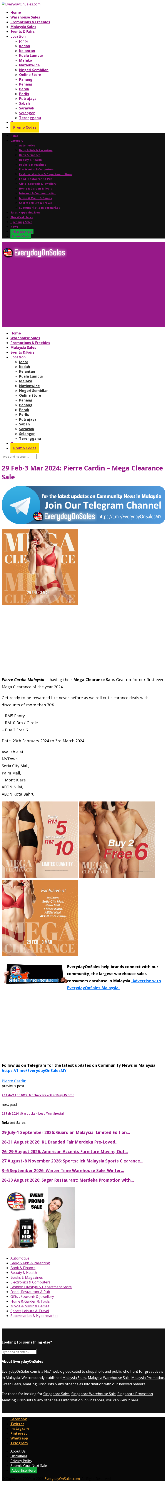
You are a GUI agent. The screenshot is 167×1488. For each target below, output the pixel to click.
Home (15, 12)
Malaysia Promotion (147, 1377)
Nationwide (29, 65)
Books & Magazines (32, 164)
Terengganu (30, 117)
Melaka (25, 60)
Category (16, 141)
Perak (24, 89)
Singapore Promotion (135, 1393)
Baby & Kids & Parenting (36, 150)
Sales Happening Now (25, 212)
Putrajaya (28, 98)
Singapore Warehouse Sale (93, 1393)
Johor (23, 41)
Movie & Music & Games (35, 198)
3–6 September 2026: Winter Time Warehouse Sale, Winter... (63, 1170)
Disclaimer (18, 1456)
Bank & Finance (29, 155)
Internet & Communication (37, 193)
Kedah (24, 46)
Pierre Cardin (14, 1080)
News (14, 227)
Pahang (25, 79)
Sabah (24, 103)
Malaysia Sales (23, 26)
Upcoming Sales (21, 222)
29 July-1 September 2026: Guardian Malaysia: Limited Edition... (66, 1132)
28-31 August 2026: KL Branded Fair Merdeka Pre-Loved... (60, 1142)
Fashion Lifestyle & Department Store (45, 174)
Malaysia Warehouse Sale (109, 1377)
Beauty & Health (30, 160)
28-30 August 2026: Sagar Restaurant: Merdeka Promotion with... (68, 1180)
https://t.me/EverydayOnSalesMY (34, 1070)
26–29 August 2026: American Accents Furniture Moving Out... (65, 1151)
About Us (18, 1451)
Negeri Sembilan (33, 69)
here (134, 1400)
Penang (25, 84)
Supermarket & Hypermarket (39, 208)
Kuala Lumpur (31, 55)
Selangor (27, 113)
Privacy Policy (21, 1460)
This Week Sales (21, 217)
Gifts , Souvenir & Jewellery (38, 184)
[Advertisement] (83, 294)
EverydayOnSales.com (19, 1371)
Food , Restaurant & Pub (35, 179)
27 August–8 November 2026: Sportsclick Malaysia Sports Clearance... (72, 1161)
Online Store (30, 74)
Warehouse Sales (25, 17)
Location (18, 36)
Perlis (24, 93)
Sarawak (26, 108)
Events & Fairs (22, 31)
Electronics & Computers (36, 169)
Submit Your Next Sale (28, 1465)
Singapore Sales (56, 1393)
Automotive (27, 145)
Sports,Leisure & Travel (35, 203)
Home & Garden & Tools (35, 188)
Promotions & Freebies (30, 22)
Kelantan (27, 50)
